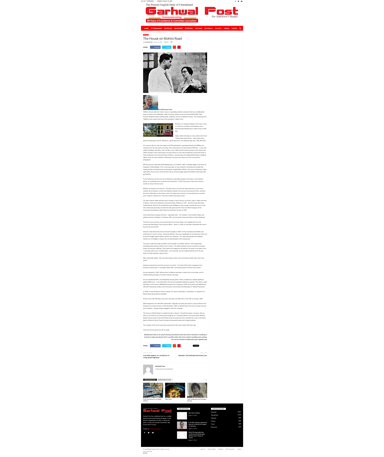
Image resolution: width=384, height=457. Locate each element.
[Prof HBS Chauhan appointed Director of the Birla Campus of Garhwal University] (182, 425)
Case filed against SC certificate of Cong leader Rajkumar (156, 356)
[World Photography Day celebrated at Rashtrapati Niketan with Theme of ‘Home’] (182, 435)
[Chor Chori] (175, 390)
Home (146, 28)
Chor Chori (168, 399)
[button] (240, 28)
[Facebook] (235, 1)
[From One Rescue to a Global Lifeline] (153, 390)
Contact (239, 449)
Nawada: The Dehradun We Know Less (192, 355)
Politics (218, 28)
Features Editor (212, 449)
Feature (146, 35)
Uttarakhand (156, 28)
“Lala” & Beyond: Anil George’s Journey (196, 400)
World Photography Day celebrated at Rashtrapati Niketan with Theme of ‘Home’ (196, 435)
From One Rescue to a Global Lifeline (152, 400)
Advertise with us (230, 449)
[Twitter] (238, 1)
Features (198, 28)
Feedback (220, 449)
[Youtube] (241, 1)
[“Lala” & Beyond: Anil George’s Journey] (197, 390)
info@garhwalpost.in (156, 429)
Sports (234, 28)
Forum (213, 424)
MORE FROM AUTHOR (164, 379)
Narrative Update (194, 413)
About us (203, 449)
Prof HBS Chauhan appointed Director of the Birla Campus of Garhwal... (197, 424)
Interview (189, 28)
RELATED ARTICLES (150, 379)
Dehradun (168, 28)
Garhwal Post (149, 42)
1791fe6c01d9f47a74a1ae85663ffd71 (164, 369)
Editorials (208, 28)
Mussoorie (178, 28)
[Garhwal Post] (192, 14)
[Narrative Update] (182, 415)
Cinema (226, 28)
